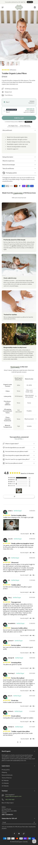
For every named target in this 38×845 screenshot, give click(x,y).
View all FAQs (18, 439)
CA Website (5, 783)
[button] (31, 533)
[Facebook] (14, 833)
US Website (5, 786)
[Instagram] (19, 833)
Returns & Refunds (7, 775)
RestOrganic (18, 841)
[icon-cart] (34, 7)
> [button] (23, 742)
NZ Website (5, 780)
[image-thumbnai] (2, 63)
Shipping (4, 772)
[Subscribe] (34, 822)
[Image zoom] (19, 35)
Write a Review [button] (20, 496)
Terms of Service (7, 777)
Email (4, 822)
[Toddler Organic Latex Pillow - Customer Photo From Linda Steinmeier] (19, 490)
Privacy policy (6, 769)
